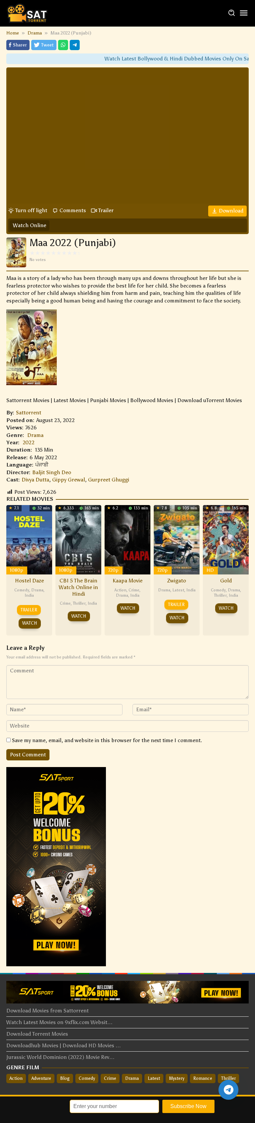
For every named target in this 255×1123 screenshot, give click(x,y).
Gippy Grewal (68, 479)
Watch (29, 623)
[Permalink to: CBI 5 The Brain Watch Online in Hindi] (78, 539)
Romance (202, 1078)
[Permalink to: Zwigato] (176, 539)
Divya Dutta (35, 479)
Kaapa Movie (127, 580)
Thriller (79, 603)
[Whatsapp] (63, 45)
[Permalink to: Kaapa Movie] (127, 539)
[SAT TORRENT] (27, 13)
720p (113, 570)
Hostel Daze (29, 580)
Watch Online (29, 225)
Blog (65, 1078)
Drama (35, 435)
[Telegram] (75, 45)
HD (210, 570)
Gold (226, 580)
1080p (16, 570)
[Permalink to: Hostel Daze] (29, 539)
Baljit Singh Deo (51, 472)
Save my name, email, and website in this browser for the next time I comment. (107, 740)
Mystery (176, 1078)
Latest (178, 590)
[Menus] (244, 13)
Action (121, 590)
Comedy (21, 590)
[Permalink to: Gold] (226, 539)
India (29, 595)
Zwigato (176, 580)
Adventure (41, 1078)
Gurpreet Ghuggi (108, 479)
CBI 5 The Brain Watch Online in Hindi (78, 587)
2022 (29, 442)
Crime (65, 603)
